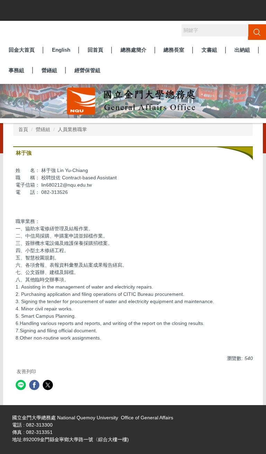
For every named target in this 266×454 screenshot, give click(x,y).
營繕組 (43, 129)
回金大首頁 (22, 50)
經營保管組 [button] (87, 70)
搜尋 (257, 32)
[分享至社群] (22, 386)
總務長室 (173, 50)
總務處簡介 (134, 50)
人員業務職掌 (72, 129)
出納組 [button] (242, 50)
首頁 (23, 129)
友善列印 (26, 371)
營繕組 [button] (49, 70)
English (61, 50)
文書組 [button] (209, 50)
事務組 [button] (16, 70)
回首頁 (95, 50)
